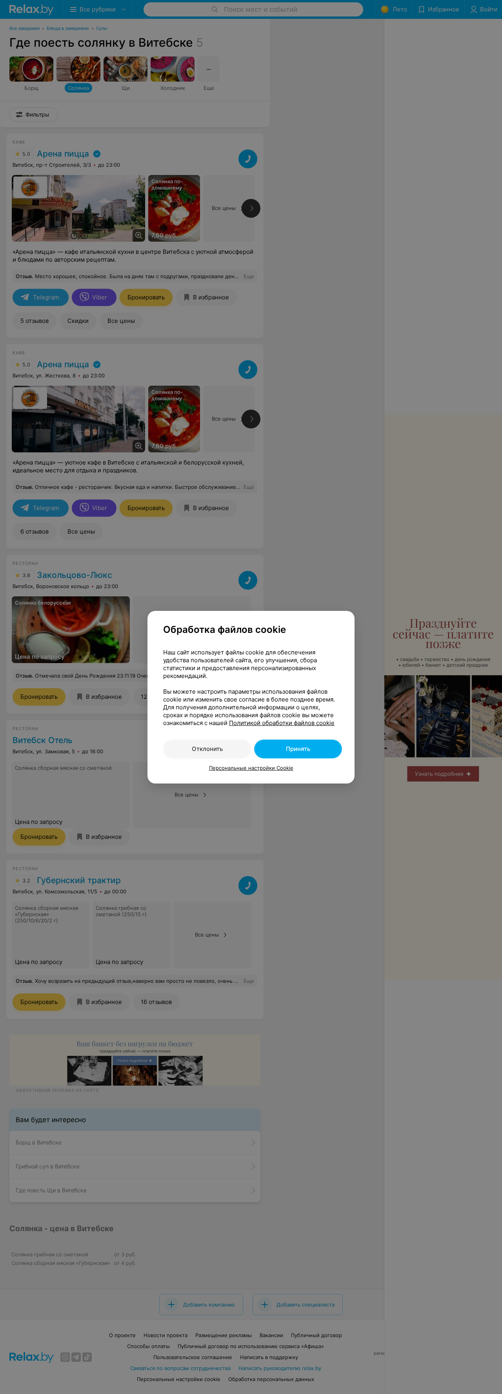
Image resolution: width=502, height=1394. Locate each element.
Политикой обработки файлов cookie (282, 723)
